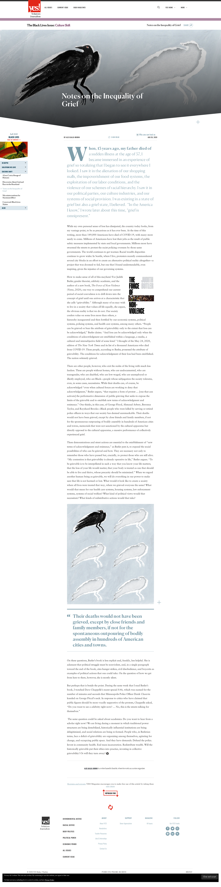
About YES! (103, 823)
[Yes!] (34, 8)
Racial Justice (69, 825)
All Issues (48, 7)
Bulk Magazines (80, 7)
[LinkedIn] (172, 834)
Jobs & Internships (101, 838)
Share (186, 25)
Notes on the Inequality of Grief (12, 190)
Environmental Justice (72, 818)
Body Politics (68, 831)
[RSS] (177, 834)
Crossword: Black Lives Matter (11, 203)
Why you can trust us (147, 134)
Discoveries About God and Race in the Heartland (13, 183)
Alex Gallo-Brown (73, 137)
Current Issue (62, 7)
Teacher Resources (101, 833)
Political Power (69, 837)
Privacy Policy (102, 843)
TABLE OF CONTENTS (13, 140)
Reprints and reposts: (76, 784)
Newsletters (103, 828)
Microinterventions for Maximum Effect (11, 196)
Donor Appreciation (126, 823)
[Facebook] (168, 828)
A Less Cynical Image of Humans (12, 176)
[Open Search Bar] (158, 7)
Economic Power (70, 844)
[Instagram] (177, 828)
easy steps (110, 786)
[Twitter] (172, 828)
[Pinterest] (168, 834)
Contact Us (103, 848)
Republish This (110, 793)
